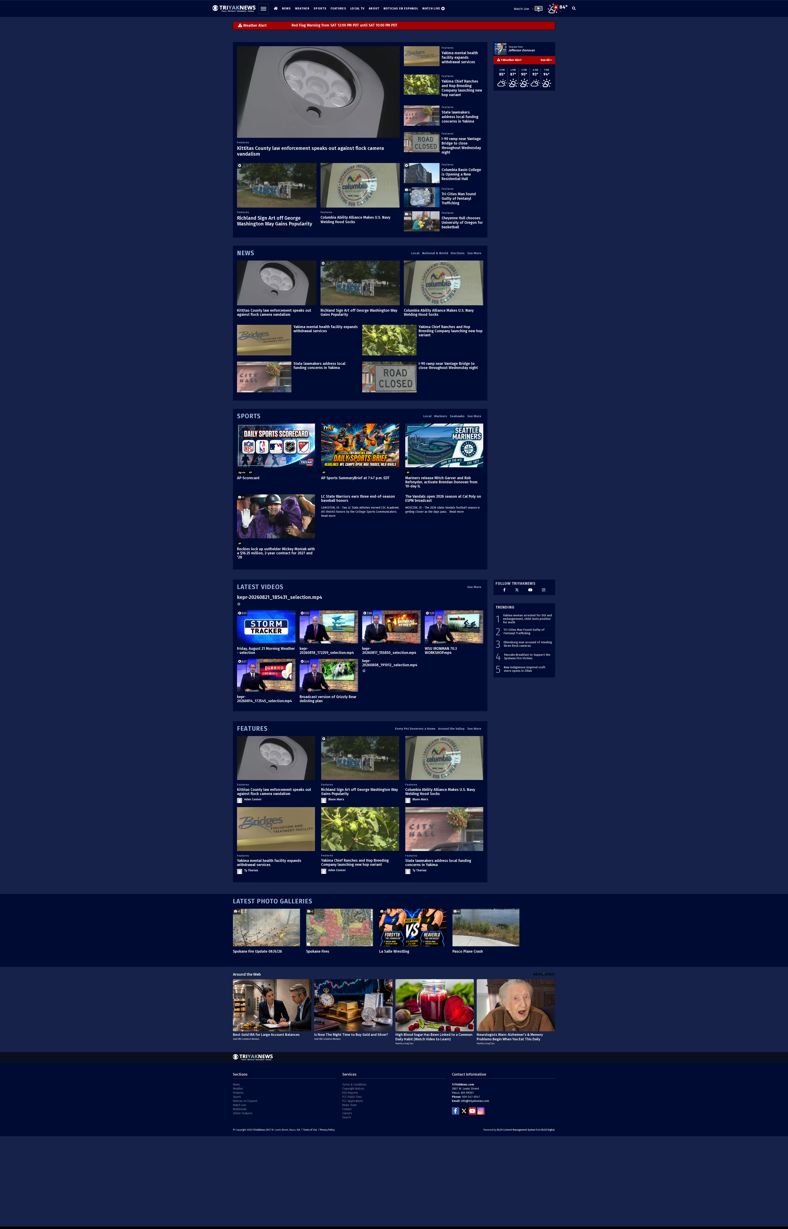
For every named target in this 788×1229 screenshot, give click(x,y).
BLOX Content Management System (516, 1129)
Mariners (440, 416)
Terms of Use (310, 1129)
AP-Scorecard (248, 478)
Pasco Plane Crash (467, 951)
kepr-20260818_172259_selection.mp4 (327, 650)
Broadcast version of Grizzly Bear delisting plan (328, 699)
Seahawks (457, 416)
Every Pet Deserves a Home (415, 728)
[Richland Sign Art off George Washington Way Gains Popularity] (276, 185)
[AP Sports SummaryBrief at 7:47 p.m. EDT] (360, 445)
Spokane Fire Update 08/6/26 (257, 951)
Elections (458, 253)
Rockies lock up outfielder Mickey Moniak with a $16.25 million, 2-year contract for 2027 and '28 (276, 553)
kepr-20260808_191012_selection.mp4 (389, 663)
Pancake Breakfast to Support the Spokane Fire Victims (527, 656)
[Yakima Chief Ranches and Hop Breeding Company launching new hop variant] (422, 85)
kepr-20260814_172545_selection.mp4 (264, 699)
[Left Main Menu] (263, 8)
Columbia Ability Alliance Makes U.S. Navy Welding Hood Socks (439, 312)
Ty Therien (251, 870)
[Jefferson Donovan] (500, 49)
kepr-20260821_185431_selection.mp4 (279, 597)
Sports (249, 416)
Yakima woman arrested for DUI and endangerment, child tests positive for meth (527, 619)
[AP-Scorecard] (276, 445)
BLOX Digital (547, 1129)
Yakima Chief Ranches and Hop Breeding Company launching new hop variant (462, 88)
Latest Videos (260, 587)
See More (474, 253)
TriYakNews (258, 1129)
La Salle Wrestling (394, 951)
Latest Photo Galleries (272, 901)
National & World (435, 253)
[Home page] (233, 7)
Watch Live (521, 9)
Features (243, 142)
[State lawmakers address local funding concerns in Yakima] (422, 116)
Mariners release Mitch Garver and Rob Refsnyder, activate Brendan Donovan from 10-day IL (441, 482)
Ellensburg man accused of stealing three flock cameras (528, 644)
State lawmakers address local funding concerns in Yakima (460, 117)
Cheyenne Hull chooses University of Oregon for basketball (462, 222)
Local (415, 253)
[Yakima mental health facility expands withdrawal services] (422, 56)
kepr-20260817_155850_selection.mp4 (389, 650)
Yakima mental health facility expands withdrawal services (460, 57)
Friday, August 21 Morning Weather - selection (266, 650)
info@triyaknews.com (475, 1101)
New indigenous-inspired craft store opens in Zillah (524, 669)
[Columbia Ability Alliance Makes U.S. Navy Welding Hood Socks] (360, 185)
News (245, 253)
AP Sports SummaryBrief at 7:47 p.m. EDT (355, 478)
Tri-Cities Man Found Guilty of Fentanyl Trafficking (459, 198)
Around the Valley (451, 728)
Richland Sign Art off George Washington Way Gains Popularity (274, 221)
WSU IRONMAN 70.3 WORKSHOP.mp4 (441, 650)
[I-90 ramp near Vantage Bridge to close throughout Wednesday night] (422, 142)
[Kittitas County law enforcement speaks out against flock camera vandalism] (318, 92)
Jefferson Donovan (522, 50)
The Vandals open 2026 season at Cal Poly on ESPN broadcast (443, 498)
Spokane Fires (317, 951)
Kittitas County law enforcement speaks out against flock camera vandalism (274, 312)
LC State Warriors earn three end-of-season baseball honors (358, 498)
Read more (328, 516)
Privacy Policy (327, 1129)
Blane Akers (336, 799)
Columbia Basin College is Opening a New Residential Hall (461, 174)
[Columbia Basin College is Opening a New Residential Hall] (422, 173)
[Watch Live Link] (537, 9)
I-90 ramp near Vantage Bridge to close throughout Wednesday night (461, 146)
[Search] (574, 8)
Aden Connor (253, 799)
